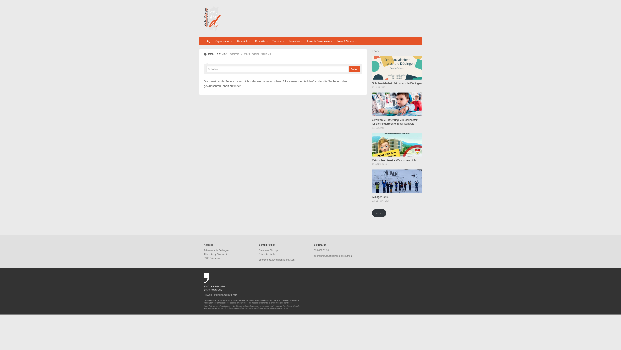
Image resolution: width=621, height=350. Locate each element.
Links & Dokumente (318, 41)
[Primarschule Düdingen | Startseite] (212, 18)
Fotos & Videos (345, 41)
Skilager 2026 (380, 196)
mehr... (379, 213)
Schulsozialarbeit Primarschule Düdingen (397, 83)
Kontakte (260, 41)
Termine (277, 41)
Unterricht (242, 41)
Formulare (294, 41)
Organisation (222, 41)
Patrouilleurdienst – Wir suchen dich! (394, 160)
